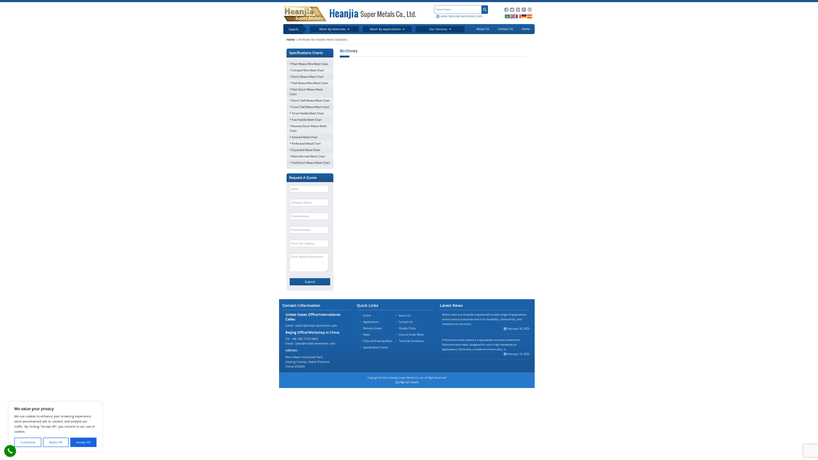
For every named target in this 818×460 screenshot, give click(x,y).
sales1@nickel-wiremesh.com (460, 16)
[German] (524, 16)
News (366, 334)
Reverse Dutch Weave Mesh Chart (308, 128)
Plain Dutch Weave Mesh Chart (306, 92)
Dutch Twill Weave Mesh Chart (311, 100)
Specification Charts (375, 347)
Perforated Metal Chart (306, 143)
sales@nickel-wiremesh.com (315, 343)
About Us (482, 29)
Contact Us (505, 29)
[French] (518, 16)
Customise (27, 442)
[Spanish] (530, 16)
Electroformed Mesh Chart (308, 156)
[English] (513, 16)
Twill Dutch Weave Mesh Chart (311, 163)
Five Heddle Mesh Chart (307, 120)
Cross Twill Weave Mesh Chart (310, 107)
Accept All (83, 442)
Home (526, 29)
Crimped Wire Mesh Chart (308, 70)
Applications (370, 322)
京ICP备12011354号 (407, 382)
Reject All (55, 442)
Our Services (438, 29)
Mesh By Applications (386, 29)
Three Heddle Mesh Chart (308, 113)
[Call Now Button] (10, 451)
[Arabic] (507, 16)
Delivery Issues (372, 328)
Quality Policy (407, 328)
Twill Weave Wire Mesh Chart (310, 83)
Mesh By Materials (333, 29)
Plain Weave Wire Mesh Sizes (310, 64)
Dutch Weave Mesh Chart (308, 77)
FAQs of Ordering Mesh (377, 341)
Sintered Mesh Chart (305, 137)
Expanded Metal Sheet (306, 150)
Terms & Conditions (411, 341)
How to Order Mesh (411, 334)
